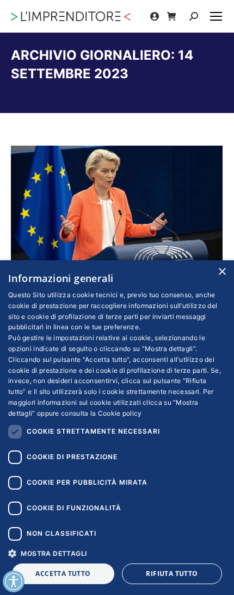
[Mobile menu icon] (216, 16)
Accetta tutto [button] (62, 573)
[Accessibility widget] (13, 581)
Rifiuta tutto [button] (172, 573)
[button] (117, 553)
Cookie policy (120, 413)
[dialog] (117, 427)
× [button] (222, 272)
